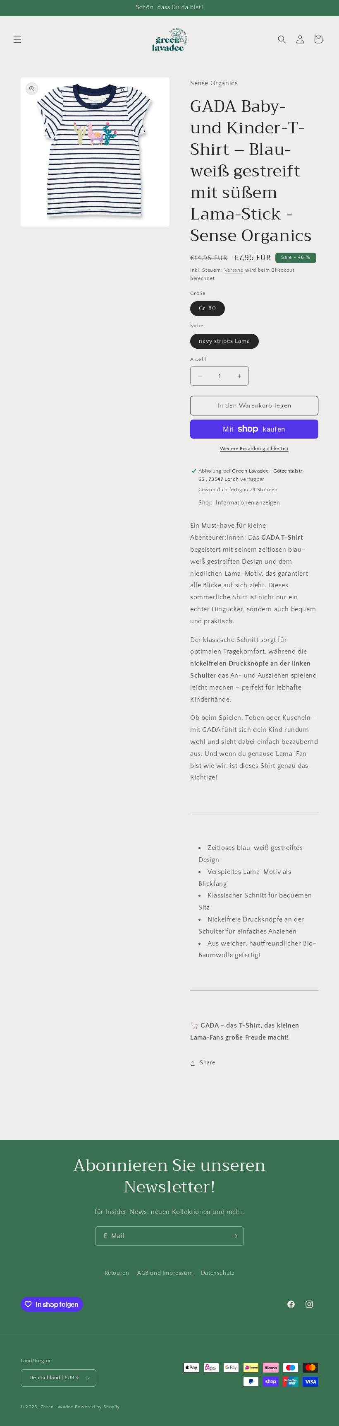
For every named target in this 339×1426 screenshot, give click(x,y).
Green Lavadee (57, 1406)
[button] (17, 39)
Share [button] (207, 1062)
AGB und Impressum (165, 1273)
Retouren (117, 1273)
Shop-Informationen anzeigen (239, 502)
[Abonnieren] (234, 1236)
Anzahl (198, 359)
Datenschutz (218, 1273)
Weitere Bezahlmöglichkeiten (254, 448)
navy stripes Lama (224, 341)
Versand (234, 270)
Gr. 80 (207, 308)
